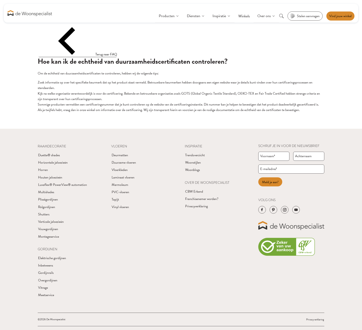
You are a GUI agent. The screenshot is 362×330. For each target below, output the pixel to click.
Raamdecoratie (52, 146)
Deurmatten (120, 155)
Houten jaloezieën (50, 177)
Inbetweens (45, 265)
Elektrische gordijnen (52, 257)
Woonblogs (192, 169)
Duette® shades (49, 155)
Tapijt (115, 199)
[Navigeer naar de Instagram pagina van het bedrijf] (284, 210)
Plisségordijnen (48, 199)
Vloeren (119, 146)
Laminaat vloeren (123, 177)
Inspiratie (193, 146)
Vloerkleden (120, 169)
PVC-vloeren (120, 191)
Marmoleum (120, 184)
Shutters (43, 214)
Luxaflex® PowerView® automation (62, 184)
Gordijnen (47, 249)
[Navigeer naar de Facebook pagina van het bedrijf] (262, 210)
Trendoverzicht (195, 155)
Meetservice (46, 294)
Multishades (46, 191)
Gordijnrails (46, 272)
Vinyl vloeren (120, 206)
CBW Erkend (194, 191)
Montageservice (48, 236)
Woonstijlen (193, 162)
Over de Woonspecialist (207, 182)
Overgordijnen (47, 280)
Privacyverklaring (196, 206)
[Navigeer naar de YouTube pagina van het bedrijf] (296, 210)
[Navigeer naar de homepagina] (30, 13)
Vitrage (43, 287)
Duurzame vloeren (124, 162)
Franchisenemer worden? (201, 198)
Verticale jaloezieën (51, 221)
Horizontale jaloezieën (53, 162)
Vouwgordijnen (48, 228)
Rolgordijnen (46, 206)
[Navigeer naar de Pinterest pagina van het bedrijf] (273, 210)
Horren (43, 169)
